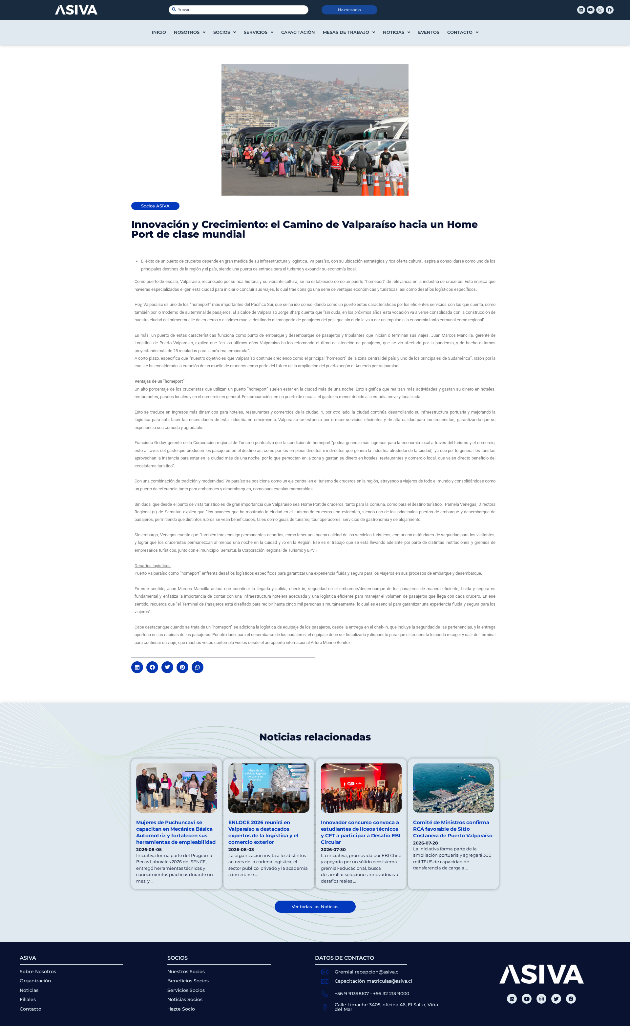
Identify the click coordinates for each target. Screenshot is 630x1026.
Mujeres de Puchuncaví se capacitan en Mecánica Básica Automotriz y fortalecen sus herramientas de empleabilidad (176, 832)
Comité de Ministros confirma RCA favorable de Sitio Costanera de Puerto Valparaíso (453, 829)
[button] (137, 667)
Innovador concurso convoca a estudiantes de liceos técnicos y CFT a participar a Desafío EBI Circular (360, 832)
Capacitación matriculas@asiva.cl (373, 981)
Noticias (393, 32)
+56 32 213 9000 (391, 993)
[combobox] (238, 9)
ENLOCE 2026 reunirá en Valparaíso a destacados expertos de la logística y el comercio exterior (263, 832)
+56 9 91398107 (352, 993)
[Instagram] (600, 10)
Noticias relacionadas (315, 737)
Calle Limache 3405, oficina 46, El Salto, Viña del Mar (386, 1007)
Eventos (428, 32)
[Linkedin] (581, 10)
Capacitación (298, 32)
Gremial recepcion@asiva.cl (367, 972)
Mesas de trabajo (346, 32)
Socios (221, 32)
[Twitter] (556, 999)
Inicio (159, 32)
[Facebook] (610, 10)
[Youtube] (591, 10)
